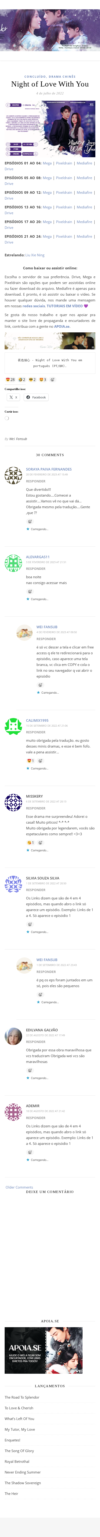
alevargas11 (38, 557)
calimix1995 (37, 720)
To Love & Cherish (19, 1408)
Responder (35, 481)
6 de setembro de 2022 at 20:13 (46, 801)
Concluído (35, 77)
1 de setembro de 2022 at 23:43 (57, 965)
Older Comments (19, 1187)
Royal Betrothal (17, 1461)
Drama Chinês (62, 77)
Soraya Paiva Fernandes (49, 469)
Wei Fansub (18, 439)
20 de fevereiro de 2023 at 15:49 (47, 474)
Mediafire (84, 163)
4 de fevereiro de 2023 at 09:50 (57, 632)
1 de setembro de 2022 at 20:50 (46, 883)
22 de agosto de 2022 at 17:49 (45, 1035)
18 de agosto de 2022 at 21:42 (45, 1111)
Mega (47, 163)
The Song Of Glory (19, 1450)
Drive (9, 169)
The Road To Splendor (22, 1397)
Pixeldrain (64, 163)
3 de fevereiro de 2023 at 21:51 (46, 562)
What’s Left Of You (19, 1418)
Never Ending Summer (23, 1472)
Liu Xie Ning (34, 255)
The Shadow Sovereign (23, 1482)
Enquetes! (12, 1440)
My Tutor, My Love (20, 1429)
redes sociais (34, 306)
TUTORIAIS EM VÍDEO (65, 306)
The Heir (11, 1493)
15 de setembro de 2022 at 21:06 (47, 725)
